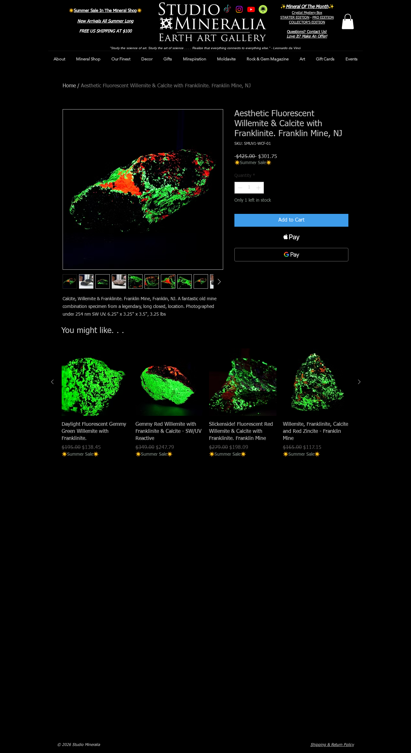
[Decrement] (239, 187)
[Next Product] (359, 382)
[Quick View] (95, 382)
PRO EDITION (323, 17)
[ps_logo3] (262, 9)
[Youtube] (251, 9)
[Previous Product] (52, 382)
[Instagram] (239, 9)
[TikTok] (227, 9)
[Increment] (259, 187)
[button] (347, 21)
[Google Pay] (291, 254)
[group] (205, 403)
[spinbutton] (249, 187)
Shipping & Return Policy (332, 745)
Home (69, 86)
